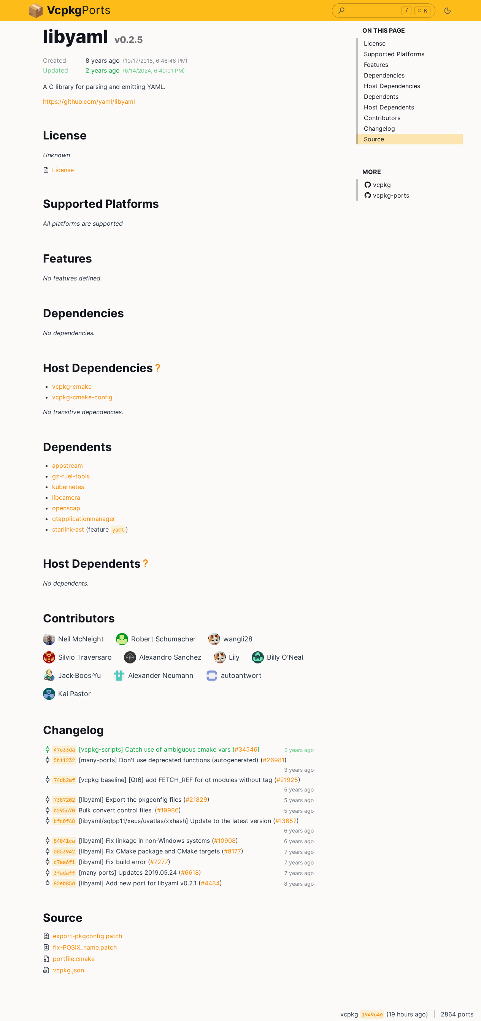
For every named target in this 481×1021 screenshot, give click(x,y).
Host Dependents (389, 107)
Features (376, 64)
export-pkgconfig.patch (87, 936)
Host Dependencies (392, 86)
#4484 (210, 883)
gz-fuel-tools (71, 476)
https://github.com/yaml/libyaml (89, 101)
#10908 (225, 840)
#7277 (159, 862)
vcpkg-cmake (72, 386)
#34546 (246, 749)
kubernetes (68, 487)
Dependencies (384, 75)
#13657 (286, 821)
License (63, 170)
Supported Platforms (394, 54)
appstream (67, 465)
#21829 (196, 799)
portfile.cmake (74, 958)
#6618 (190, 872)
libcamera (66, 497)
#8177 (232, 851)
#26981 (273, 760)
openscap (66, 508)
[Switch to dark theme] (447, 10)
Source (374, 139)
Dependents (381, 96)
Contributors (382, 118)
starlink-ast (68, 529)
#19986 (168, 810)
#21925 (287, 780)
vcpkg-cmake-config (82, 397)
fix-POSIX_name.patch (85, 947)
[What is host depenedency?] (158, 368)
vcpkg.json (68, 970)
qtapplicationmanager (83, 518)
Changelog (379, 128)
